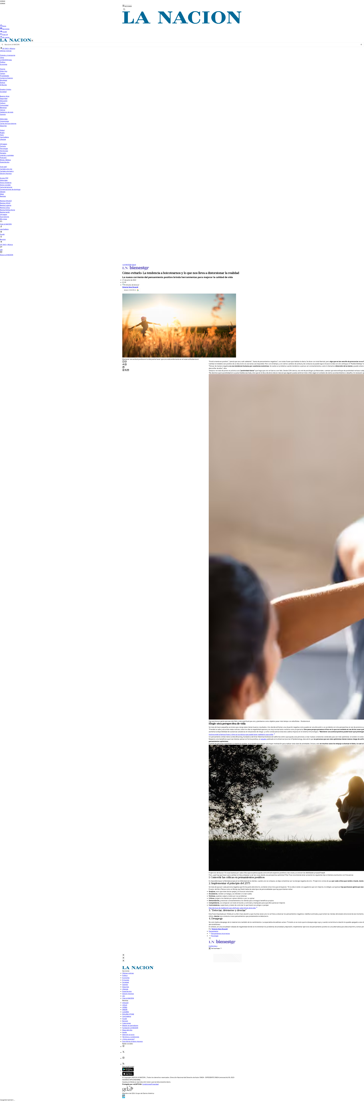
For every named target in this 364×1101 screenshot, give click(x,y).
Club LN (5, 35)
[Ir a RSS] (123, 1064)
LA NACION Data (6, 60)
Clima (2, 58)
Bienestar (3, 108)
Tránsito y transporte (7, 55)
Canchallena (4, 137)
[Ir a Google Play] (128, 1071)
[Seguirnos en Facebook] (123, 1046)
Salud (133, 265)
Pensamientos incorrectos (220, 933)
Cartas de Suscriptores (8, 123)
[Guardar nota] (123, 361)
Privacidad (155, 1084)
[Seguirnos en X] (123, 1052)
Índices (2, 83)
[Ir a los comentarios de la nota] (126, 361)
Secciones (5, 29)
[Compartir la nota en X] (126, 370)
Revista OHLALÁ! (6, 201)
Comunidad (4, 105)
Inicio (4, 26)
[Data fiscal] (123, 1098)
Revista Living (5, 208)
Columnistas (4, 121)
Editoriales (4, 119)
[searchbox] (181, 44)
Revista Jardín (5, 212)
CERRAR (2, 1)
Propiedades (4, 76)
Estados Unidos (5, 89)
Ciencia (2, 110)
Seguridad (3, 98)
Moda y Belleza (5, 160)
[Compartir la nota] (123, 364)
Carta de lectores (6, 187)
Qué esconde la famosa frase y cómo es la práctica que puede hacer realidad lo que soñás (241, 734)
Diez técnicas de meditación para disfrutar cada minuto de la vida (232, 908)
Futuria (2, 69)
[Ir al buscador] (124, 9)
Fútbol (2, 130)
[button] (182, 147)
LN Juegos (3, 144)
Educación (3, 101)
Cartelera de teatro (7, 171)
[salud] (135, 270)
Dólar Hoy (3, 71)
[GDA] (127, 1091)
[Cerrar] (32, 40)
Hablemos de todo (6, 112)
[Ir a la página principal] (182, 23)
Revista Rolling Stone (7, 210)
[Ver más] (210, 938)
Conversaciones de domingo (10, 189)
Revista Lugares (5, 205)
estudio (263, 739)
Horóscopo (4, 151)
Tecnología (4, 148)
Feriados (3, 153)
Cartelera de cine (6, 169)
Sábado (2, 192)
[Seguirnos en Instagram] (123, 1058)
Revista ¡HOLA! (5, 203)
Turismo (3, 146)
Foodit (4, 32)
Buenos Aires (4, 96)
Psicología (214, 936)
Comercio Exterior (6, 78)
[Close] (123, 955)
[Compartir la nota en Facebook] (123, 370)
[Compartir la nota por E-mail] (128, 370)
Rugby (2, 133)
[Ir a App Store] (128, 1075)
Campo (2, 73)
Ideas (2, 194)
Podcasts (3, 158)
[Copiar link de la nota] (123, 367)
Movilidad (3, 80)
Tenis (2, 135)
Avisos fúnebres (5, 183)
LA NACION (126, 265)
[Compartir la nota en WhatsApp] (126, 364)
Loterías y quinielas (7, 155)
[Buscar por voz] (361, 44)
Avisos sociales (5, 185)
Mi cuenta (5, 37)
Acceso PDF (4, 178)
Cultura (2, 103)
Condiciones (146, 1084)
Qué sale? (3, 167)
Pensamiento (213, 931)
